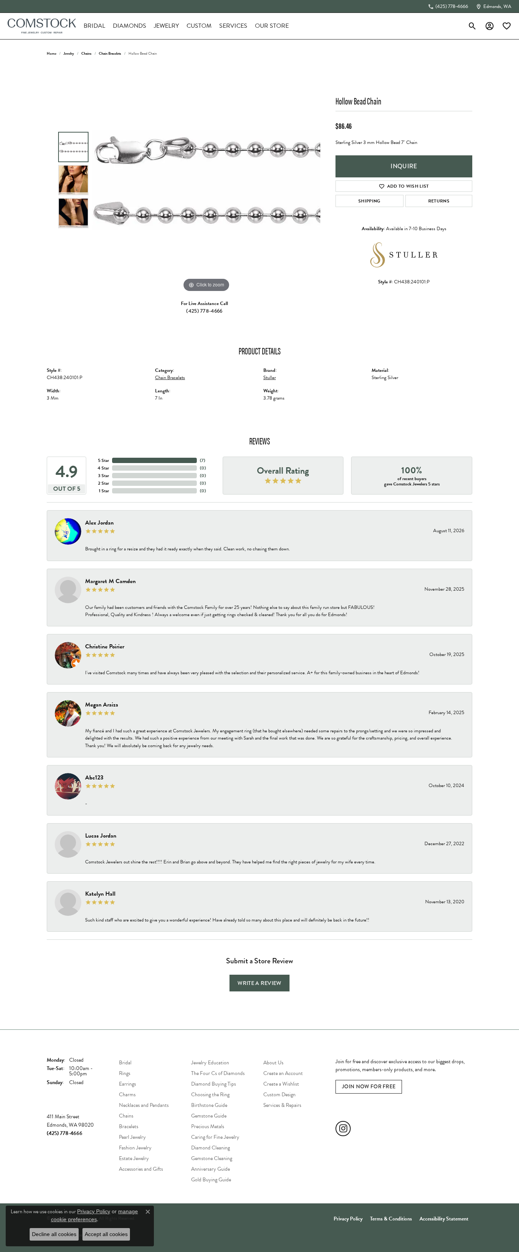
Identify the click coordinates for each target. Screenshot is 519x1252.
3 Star (103, 475)
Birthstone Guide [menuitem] (209, 1105)
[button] (472, 25)
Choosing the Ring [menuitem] (210, 1095)
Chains (86, 53)
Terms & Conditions (391, 1219)
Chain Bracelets (110, 53)
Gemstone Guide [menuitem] (208, 1116)
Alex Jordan (99, 522)
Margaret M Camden (110, 581)
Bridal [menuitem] (125, 1063)
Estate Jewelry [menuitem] (134, 1158)
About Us (273, 1063)
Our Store (272, 25)
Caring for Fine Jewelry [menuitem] (215, 1137)
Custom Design (279, 1095)
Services (233, 25)
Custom (199, 25)
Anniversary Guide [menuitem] (210, 1169)
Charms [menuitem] (127, 1095)
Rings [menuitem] (124, 1073)
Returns (438, 201)
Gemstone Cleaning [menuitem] (211, 1158)
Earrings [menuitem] (127, 1084)
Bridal (94, 25)
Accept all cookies (106, 1234)
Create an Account (283, 1073)
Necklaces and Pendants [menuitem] (144, 1105)
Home (51, 53)
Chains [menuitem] (126, 1116)
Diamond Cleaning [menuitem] (210, 1148)
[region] (206, 180)
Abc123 (94, 777)
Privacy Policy (348, 1219)
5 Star (103, 460)
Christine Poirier (104, 646)
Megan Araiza (101, 704)
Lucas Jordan (100, 835)
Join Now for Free (369, 1086)
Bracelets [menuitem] (128, 1126)
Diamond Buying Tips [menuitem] (213, 1084)
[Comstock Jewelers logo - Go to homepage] (42, 26)
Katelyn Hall (100, 893)
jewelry (68, 53)
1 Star (104, 490)
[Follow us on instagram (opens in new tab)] (343, 1128)
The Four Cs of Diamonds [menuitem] (218, 1073)
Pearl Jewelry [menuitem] (132, 1137)
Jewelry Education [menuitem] (210, 1063)
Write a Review (259, 983)
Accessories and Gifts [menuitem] (141, 1169)
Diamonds (129, 25)
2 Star (103, 483)
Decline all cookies (54, 1234)
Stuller (269, 377)
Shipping (369, 201)
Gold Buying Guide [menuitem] (211, 1180)
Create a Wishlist (281, 1084)
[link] (448, 6)
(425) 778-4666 (204, 311)
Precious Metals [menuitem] (207, 1126)
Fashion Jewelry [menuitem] (135, 1148)
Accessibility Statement (443, 1219)
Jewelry (166, 25)
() (202, 460)
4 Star (103, 468)
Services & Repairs (282, 1105)
